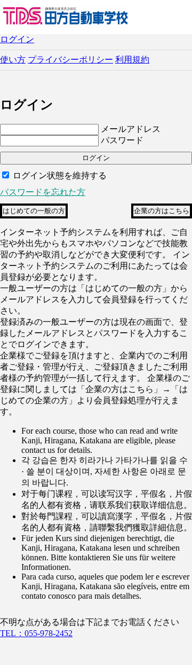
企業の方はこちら (161, 211)
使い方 (13, 59)
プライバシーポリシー (70, 59)
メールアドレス (131, 129)
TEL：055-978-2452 (36, 633)
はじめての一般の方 (34, 211)
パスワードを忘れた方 (42, 192)
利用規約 (132, 59)
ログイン (17, 39)
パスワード (122, 140)
